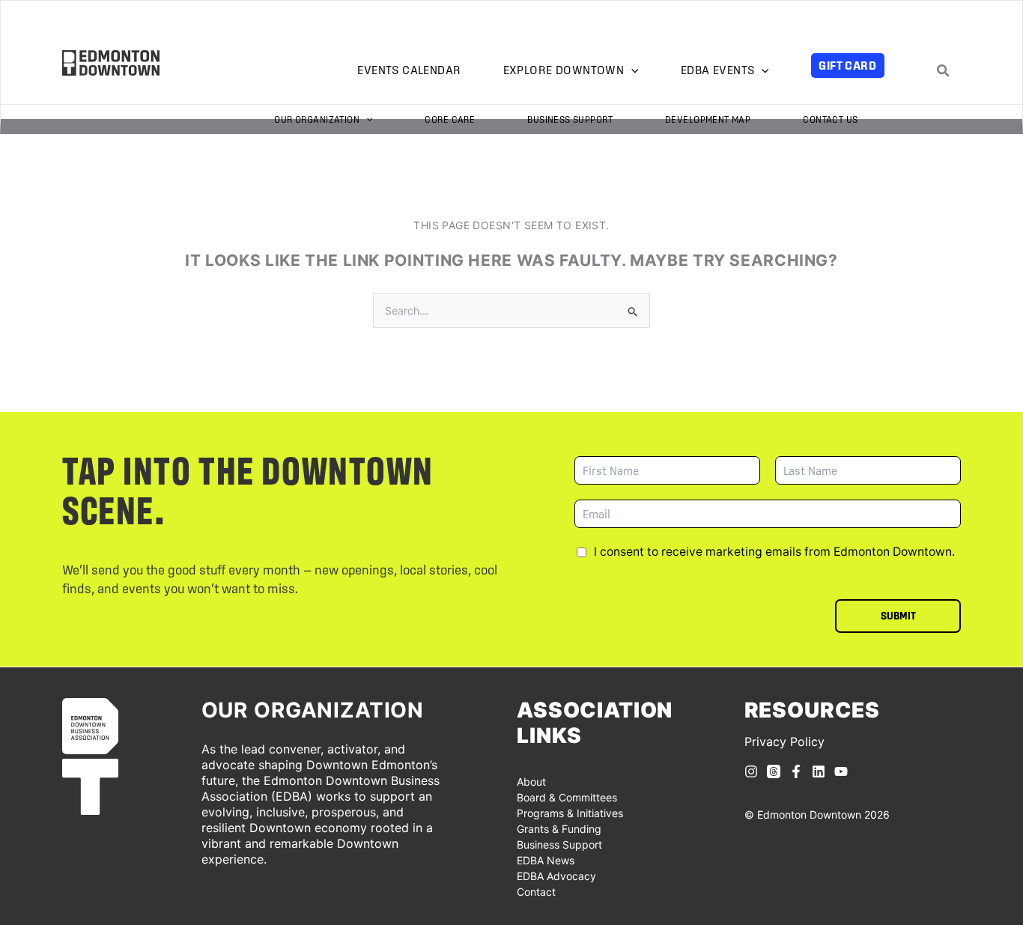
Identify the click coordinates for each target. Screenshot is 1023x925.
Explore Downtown (564, 70)
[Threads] (773, 771)
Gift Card (847, 65)
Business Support (570, 119)
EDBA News (545, 860)
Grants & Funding (559, 828)
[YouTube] (841, 771)
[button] (631, 70)
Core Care (450, 119)
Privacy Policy (784, 741)
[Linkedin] (818, 771)
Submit (898, 616)
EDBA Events (718, 70)
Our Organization (316, 119)
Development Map (707, 119)
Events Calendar (409, 70)
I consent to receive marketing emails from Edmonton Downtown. (774, 552)
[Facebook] (796, 771)
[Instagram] (751, 771)
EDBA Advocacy (556, 876)
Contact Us (830, 119)
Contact (536, 891)
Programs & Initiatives (570, 813)
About (531, 781)
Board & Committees (567, 797)
